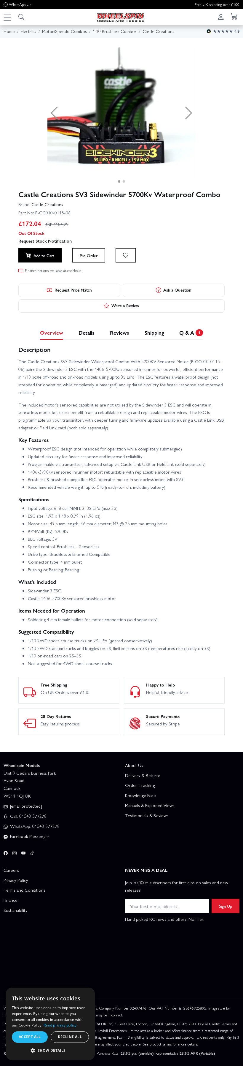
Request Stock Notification (45, 240)
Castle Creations (47, 204)
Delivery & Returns (143, 775)
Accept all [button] (30, 1036)
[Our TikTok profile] (32, 852)
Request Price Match (73, 290)
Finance (10, 900)
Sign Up (225, 906)
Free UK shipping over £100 (217, 4)
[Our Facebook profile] (6, 852)
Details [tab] (87, 332)
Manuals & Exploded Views (150, 805)
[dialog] (50, 1024)
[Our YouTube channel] (23, 852)
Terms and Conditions (24, 890)
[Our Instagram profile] (14, 852)
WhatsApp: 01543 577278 (34, 826)
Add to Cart (43, 255)
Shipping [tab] (154, 332)
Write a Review (125, 306)
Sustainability (16, 910)
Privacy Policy (16, 880)
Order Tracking (140, 785)
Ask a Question (177, 290)
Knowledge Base (140, 795)
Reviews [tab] (119, 332)
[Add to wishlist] (126, 255)
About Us (134, 765)
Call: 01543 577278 (28, 816)
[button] (7, 17)
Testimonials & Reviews (147, 815)
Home (9, 31)
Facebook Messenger (29, 836)
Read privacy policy (60, 1025)
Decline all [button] (70, 1036)
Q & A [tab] (189, 332)
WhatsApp (20, 4)
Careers (11, 870)
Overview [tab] (51, 332)
